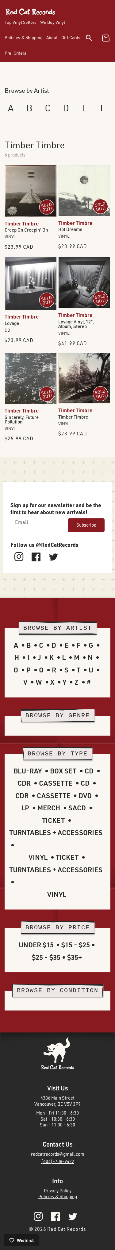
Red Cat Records (66, 1229)
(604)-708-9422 (57, 1161)
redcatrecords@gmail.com (57, 1154)
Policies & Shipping (57, 1196)
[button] (92, 39)
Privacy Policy (57, 1191)
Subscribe (86, 525)
